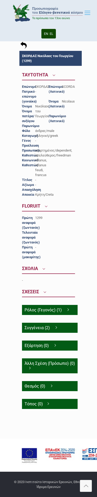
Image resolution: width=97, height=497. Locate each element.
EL (51, 34)
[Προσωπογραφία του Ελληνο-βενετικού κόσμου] (48, 13)
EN (46, 34)
